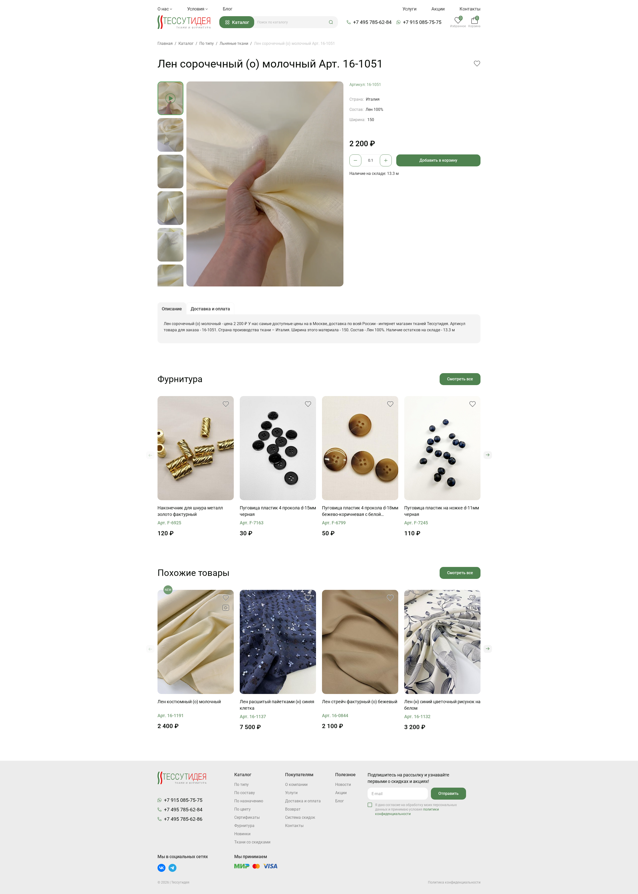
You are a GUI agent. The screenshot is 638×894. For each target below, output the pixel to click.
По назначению (248, 801)
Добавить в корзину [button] (438, 160)
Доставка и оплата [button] (210, 308)
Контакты (470, 8)
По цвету (242, 809)
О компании (296, 784)
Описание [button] (172, 308)
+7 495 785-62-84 (372, 22)
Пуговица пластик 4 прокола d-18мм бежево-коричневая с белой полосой (360, 511)
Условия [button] (196, 8)
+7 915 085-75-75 (422, 22)
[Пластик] (278, 448)
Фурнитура (244, 825)
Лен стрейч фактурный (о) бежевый (359, 701)
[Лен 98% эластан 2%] (360, 642)
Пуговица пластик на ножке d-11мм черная (441, 511)
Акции (438, 8)
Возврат (293, 809)
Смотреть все (460, 379)
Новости (343, 784)
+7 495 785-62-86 (183, 819)
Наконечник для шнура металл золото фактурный (190, 511)
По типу (241, 784)
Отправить (448, 793)
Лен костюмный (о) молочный (189, 701)
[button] (331, 22)
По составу (244, 792)
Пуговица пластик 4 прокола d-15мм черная (278, 511)
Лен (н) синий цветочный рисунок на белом (442, 705)
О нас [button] (164, 8)
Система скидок (300, 817)
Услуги (409, 8)
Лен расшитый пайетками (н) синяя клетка (277, 705)
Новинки (242, 833)
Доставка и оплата (303, 801)
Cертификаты (247, 817)
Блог (228, 8)
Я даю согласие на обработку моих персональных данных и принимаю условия (416, 809)
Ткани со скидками (252, 842)
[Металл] (196, 448)
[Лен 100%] (196, 642)
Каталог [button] (240, 22)
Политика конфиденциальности (454, 882)
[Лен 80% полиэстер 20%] (278, 642)
